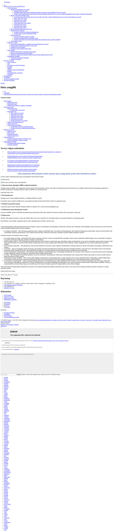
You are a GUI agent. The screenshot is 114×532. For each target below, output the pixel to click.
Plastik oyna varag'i (12, 42)
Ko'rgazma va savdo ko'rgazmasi (16, 65)
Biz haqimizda (8, 76)
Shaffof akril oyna (12, 108)
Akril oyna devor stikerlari (18, 30)
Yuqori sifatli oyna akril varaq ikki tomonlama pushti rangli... (23, 153)
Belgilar (9, 71)
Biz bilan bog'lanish (9, 80)
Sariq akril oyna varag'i (20, 27)
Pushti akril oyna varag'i (20, 20)
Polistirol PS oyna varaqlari (18, 47)
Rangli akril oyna (11, 111)
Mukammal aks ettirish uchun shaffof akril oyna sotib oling (22, 166)
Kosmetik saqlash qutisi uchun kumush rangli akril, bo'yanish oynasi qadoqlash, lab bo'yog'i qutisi (40, 12)
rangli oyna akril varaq (73, 320)
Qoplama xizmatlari (16, 59)
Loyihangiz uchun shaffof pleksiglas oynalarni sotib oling (22, 162)
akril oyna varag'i (62, 320)
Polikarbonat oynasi (12, 134)
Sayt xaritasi (53, 320)
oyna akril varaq (97, 320)
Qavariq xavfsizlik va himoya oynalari (24, 36)
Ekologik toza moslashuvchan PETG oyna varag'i (24, 45)
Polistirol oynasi (11, 131)
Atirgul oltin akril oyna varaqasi (22, 23)
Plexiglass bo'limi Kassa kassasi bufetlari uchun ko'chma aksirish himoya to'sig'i (32, 54)
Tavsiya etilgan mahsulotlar (43, 320)
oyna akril (82, 320)
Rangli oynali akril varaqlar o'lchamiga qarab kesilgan (21, 170)
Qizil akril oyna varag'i (20, 24)
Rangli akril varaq (12, 104)
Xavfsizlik (10, 74)
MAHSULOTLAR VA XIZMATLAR (14, 6)
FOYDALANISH (9, 60)
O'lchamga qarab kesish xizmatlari (20, 57)
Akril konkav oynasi (16, 41)
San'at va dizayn (11, 62)
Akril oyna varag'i (12, 8)
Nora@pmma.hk (8, 285)
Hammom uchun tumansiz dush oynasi (21, 48)
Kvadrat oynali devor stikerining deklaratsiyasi (26, 32)
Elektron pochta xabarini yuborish (10, 324)
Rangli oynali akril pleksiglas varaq (20, 15)
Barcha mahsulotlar (6, 321)
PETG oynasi (11, 132)
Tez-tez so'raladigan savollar (11, 79)
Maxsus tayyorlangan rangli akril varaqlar (22, 53)
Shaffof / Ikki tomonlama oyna (15, 122)
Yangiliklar (7, 77)
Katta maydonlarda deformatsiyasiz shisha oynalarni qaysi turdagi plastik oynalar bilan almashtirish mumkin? (32, 94)
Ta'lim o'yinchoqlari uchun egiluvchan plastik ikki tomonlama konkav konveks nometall (37, 39)
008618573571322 (9, 288)
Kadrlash (9, 66)
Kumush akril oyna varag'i (21, 11)
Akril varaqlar (11, 50)
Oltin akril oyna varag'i (20, 21)
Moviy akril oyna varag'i (20, 18)
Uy (5, 5)
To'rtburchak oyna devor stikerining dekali (25, 33)
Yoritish (9, 68)
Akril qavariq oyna (16, 35)
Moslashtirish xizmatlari (13, 56)
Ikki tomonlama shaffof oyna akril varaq (21, 29)
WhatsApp (3, 326)
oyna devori (89, 320)
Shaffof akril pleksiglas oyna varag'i (20, 9)
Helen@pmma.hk (18, 285)
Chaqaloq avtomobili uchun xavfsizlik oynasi (26, 38)
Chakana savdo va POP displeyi (15, 69)
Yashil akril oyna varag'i (20, 26)
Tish (8, 63)
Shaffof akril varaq (12, 102)
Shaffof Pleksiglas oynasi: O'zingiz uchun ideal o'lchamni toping (24, 157)
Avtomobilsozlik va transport (15, 73)
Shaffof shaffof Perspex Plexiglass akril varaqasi (23, 51)
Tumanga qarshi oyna (13, 135)
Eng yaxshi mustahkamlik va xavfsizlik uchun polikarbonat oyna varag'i (30, 44)
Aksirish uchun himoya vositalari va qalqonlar (19, 105)
